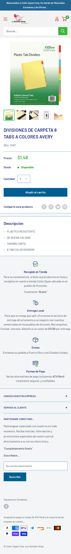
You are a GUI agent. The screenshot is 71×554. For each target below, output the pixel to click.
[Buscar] (62, 31)
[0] (64, 19)
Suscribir (15, 476)
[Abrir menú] (5, 19)
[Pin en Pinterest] (51, 206)
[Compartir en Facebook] (44, 206)
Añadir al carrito (35, 192)
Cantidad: (9, 178)
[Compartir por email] (64, 206)
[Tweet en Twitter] (57, 206)
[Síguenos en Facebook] (6, 506)
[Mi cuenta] (57, 19)
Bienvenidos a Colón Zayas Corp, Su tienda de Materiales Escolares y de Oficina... (36, 5)
